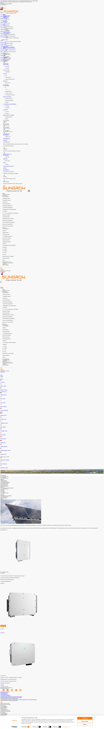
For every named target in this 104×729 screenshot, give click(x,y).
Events (1, 693)
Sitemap (10, 699)
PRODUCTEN (6, 63)
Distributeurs (5, 21)
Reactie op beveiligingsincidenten (31, 699)
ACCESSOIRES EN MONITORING (9, 104)
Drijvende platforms (3, 497)
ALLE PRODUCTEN (4, 478)
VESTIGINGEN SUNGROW (8, 166)
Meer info (2, 2)
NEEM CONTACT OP (7, 154)
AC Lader (2, 493)
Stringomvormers (3, 480)
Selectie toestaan (85, 721)
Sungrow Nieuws (6, 691)
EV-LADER (5, 39)
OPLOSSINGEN (6, 16)
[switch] (39, 727)
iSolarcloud (5, 73)
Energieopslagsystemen (4, 486)
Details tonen (65, 726)
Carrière (4, 162)
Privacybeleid (22, 699)
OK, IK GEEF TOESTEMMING (6, 3)
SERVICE (4, 263)
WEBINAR (5, 140)
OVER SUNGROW (6, 15)
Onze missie (7, 694)
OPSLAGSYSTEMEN (7, 96)
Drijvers (1, 498)
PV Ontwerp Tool (6, 69)
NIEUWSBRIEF (6, 169)
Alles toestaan (85, 718)
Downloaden (2, 271)
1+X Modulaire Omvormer (5, 482)
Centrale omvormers (3, 481)
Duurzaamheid (8, 695)
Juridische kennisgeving (16, 699)
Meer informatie (6, 17)
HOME (4, 14)
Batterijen (2, 487)
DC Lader (2, 494)
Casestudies (2, 694)
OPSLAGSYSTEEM (7, 32)
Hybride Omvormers (4, 485)
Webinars (2, 692)
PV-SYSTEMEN (6, 24)
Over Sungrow (3, 695)
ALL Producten (6, 84)
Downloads (6, 692)
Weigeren (85, 724)
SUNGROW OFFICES (4, 699)
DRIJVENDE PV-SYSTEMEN (8, 115)
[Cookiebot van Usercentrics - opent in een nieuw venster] (14, 727)
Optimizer (2, 479)
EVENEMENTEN (6, 133)
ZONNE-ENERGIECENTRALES (9, 222)
